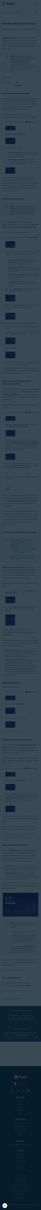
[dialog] (20, 605)
